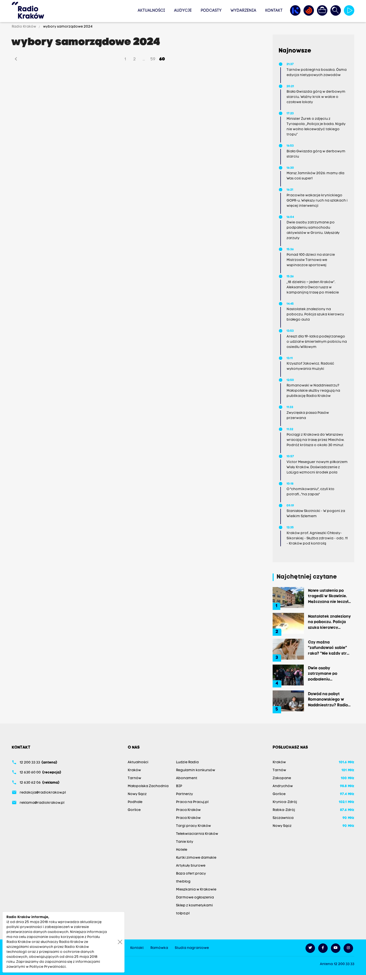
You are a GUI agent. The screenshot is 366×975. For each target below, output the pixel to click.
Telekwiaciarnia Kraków (197, 834)
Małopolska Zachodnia (148, 786)
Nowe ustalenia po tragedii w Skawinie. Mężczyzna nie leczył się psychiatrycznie (328, 596)
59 (152, 59)
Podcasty (211, 11)
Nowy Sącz (137, 794)
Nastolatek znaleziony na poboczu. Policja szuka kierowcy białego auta (329, 622)
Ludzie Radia (187, 762)
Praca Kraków (188, 810)
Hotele (181, 850)
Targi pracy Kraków (193, 826)
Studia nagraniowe (192, 948)
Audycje (183, 11)
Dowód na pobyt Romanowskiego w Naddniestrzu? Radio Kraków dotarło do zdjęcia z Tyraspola (328, 699)
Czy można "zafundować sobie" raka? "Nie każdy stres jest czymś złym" (329, 647)
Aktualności (151, 11)
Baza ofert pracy (191, 874)
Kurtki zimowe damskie (196, 858)
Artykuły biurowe (190, 866)
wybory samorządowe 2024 (67, 27)
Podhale (135, 802)
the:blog (183, 882)
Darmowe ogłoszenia (195, 897)
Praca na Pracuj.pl (192, 802)
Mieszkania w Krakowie (196, 889)
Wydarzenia (243, 11)
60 (162, 59)
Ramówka (159, 948)
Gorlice (134, 810)
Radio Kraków (24, 27)
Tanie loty (184, 842)
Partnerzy (184, 794)
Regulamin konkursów (195, 770)
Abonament (186, 778)
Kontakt (274, 11)
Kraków (134, 770)
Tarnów (134, 778)
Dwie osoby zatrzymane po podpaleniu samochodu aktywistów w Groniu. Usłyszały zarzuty (329, 673)
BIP (179, 786)
